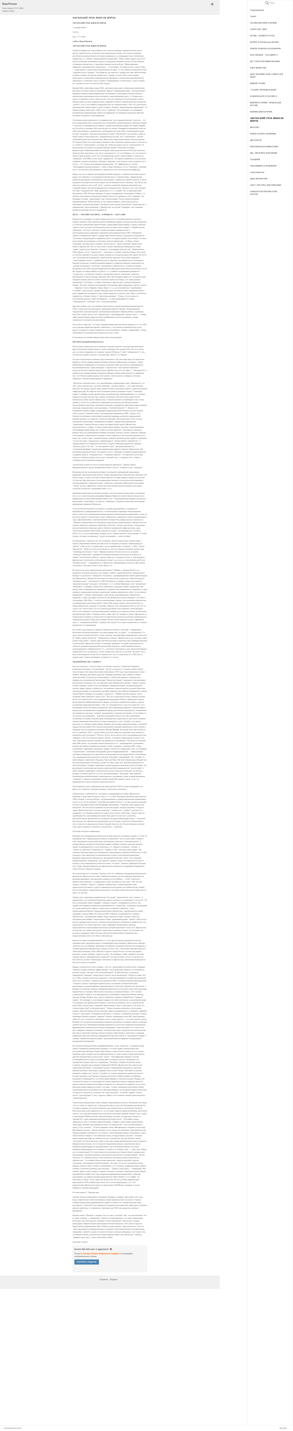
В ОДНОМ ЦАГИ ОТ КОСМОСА (263, 96)
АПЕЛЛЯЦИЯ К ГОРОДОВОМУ (263, 166)
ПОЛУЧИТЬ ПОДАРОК (87, 1262)
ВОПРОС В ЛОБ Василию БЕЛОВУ (264, 42)
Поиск (269, 3)
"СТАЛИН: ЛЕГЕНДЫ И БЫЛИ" (263, 89)
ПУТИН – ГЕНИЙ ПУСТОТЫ (262, 35)
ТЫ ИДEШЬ (255, 159)
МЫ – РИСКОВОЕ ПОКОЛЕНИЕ (263, 153)
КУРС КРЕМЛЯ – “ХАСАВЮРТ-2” (264, 55)
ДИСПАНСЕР (256, 140)
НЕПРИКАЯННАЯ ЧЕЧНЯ (261, 111)
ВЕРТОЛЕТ (254, 127)
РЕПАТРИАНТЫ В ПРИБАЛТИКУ (264, 146)
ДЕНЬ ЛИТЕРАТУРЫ (258, 178)
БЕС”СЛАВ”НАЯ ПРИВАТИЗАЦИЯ (265, 61)
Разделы (113, 1279)
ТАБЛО (253, 16)
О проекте (104, 1279)
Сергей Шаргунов (257, 172)
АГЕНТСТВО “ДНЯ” (258, 29)
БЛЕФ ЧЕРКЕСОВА (258, 67)
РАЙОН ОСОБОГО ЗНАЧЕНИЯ (263, 133)
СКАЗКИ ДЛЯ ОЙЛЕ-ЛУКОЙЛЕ (263, 23)
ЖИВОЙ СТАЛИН (257, 83)
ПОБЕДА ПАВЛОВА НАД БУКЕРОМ (265, 48)
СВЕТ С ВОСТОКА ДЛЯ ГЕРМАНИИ (265, 185)
